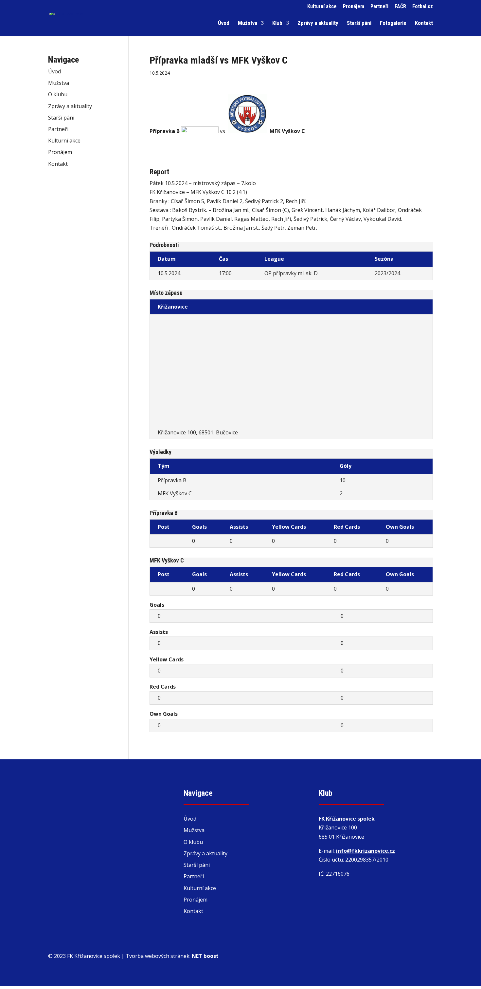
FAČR (400, 7)
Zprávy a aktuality (317, 23)
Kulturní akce (322, 7)
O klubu (57, 94)
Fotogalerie (393, 23)
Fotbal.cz (422, 7)
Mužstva (247, 23)
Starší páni (359, 23)
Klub (277, 23)
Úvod (223, 23)
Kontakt (424, 23)
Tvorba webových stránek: (172, 956)
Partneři (379, 7)
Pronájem (353, 7)
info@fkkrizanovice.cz (365, 850)
